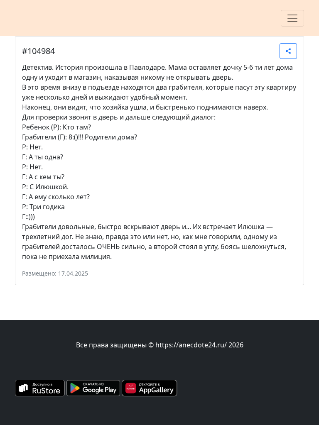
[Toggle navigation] (292, 18)
